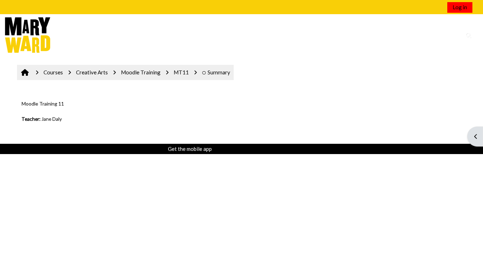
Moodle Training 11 (43, 104)
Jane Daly (51, 119)
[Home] (27, 34)
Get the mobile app (190, 149)
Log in (460, 7)
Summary (219, 72)
